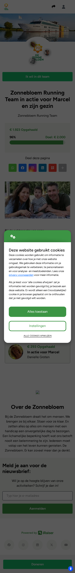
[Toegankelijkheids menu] (70, 568)
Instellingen (37, 326)
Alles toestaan (37, 311)
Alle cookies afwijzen (38, 335)
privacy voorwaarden (21, 274)
